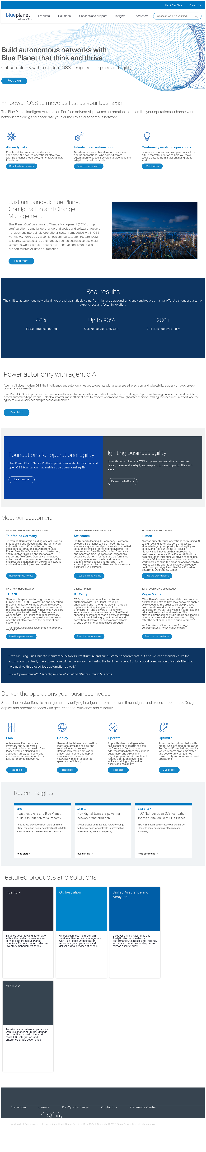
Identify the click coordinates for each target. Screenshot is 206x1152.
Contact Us (195, 5)
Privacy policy (32, 1124)
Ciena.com (18, 1107)
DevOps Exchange (75, 1107)
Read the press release (21, 576)
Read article (83, 853)
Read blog (14, 80)
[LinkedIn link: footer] (56, 1117)
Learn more (21, 479)
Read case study (146, 853)
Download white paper (88, 166)
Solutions (64, 16)
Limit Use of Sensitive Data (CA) (76, 1124)
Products (44, 16)
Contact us (109, 1107)
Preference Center (143, 1107)
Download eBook (122, 481)
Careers (44, 1107)
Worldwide (16, 1124)
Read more (21, 261)
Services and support (93, 16)
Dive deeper (169, 770)
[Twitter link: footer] (46, 1117)
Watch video (152, 166)
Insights (120, 16)
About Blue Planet (174, 5)
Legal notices (49, 1124)
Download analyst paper (21, 166)
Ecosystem (141, 16)
